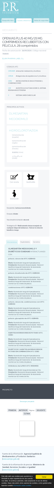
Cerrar (44, 477)
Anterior (23, 410)
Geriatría (36, 242)
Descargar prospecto (27, 401)
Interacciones (12, 242)
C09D (10, 81)
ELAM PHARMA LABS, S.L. (13, 58)
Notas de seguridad (41, 20)
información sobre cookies (22, 485)
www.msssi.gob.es (10, 470)
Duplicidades (25, 242)
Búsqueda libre (8, 20)
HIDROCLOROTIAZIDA (23, 130)
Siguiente (41, 410)
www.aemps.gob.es (11, 459)
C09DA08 (11, 71)
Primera (12, 410)
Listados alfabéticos (24, 20)
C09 (9, 88)
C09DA (10, 76)
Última (27, 414)
